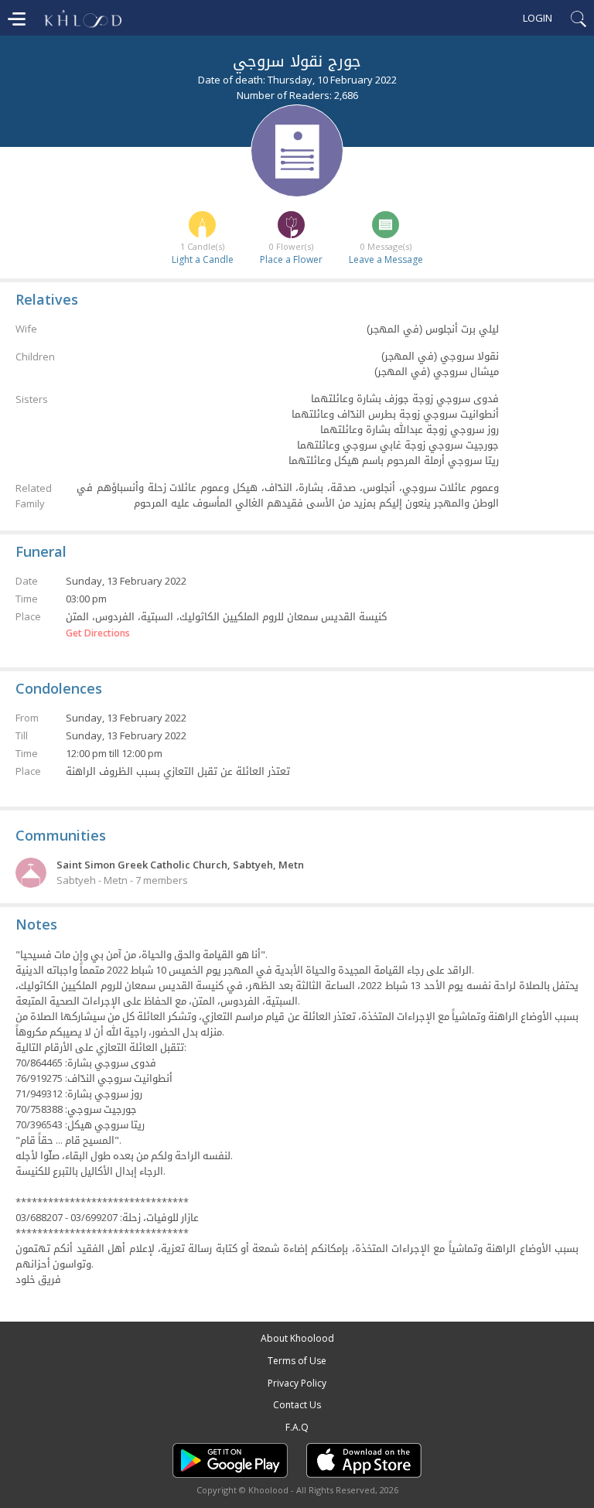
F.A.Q (297, 1427)
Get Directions (98, 633)
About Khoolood (297, 1338)
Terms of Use (297, 1360)
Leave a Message (386, 259)
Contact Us (297, 1404)
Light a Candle (203, 259)
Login (537, 18)
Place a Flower (291, 259)
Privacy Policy (297, 1383)
